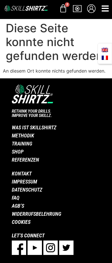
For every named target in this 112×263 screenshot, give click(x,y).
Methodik (23, 136)
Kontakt (22, 174)
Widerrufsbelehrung (36, 214)
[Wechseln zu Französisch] (104, 57)
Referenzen (25, 160)
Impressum (24, 182)
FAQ (16, 198)
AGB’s (18, 206)
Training (22, 144)
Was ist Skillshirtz (34, 127)
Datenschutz (27, 190)
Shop (18, 152)
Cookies (21, 222)
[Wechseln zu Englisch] (104, 50)
